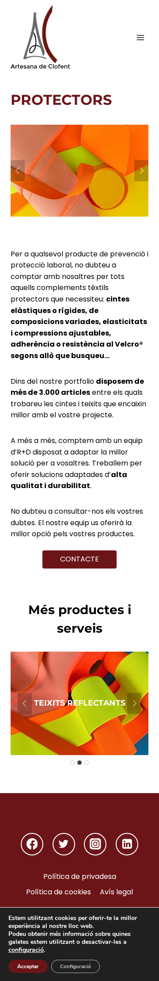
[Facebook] (32, 844)
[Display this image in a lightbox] (79, 171)
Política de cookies (58, 892)
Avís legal (116, 892)
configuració (26, 950)
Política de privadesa (79, 876)
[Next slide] (141, 170)
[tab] (72, 762)
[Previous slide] (18, 170)
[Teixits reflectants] (79, 703)
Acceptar (28, 966)
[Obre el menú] (140, 37)
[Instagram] (95, 844)
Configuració (75, 966)
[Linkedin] (127, 844)
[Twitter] (64, 844)
